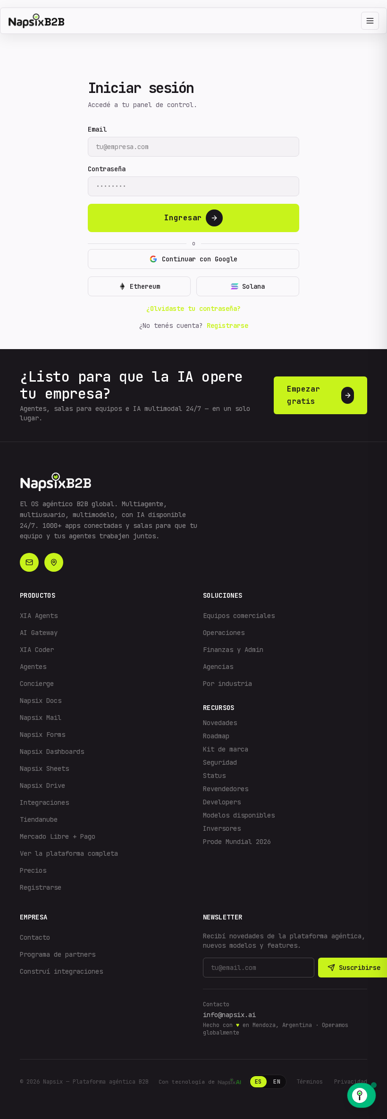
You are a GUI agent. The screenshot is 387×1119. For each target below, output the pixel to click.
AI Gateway (39, 632)
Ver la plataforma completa (69, 853)
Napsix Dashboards (52, 751)
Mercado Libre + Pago (57, 836)
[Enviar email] (29, 562)
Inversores (222, 828)
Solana (253, 286)
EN (276, 1082)
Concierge (37, 683)
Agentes (33, 666)
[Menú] (370, 21)
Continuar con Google (199, 259)
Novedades (220, 722)
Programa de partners (57, 954)
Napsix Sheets (44, 768)
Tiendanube (39, 819)
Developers (222, 802)
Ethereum (145, 286)
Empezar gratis (303, 395)
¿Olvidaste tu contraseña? (193, 308)
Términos (309, 1082)
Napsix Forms (42, 734)
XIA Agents (39, 615)
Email (97, 129)
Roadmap (216, 736)
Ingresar (183, 218)
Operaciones (223, 632)
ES (258, 1082)
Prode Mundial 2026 (237, 841)
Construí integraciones (61, 971)
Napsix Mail (40, 717)
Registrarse (227, 325)
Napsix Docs (40, 700)
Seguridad (220, 762)
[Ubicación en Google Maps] (53, 562)
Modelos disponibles (239, 815)
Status (214, 775)
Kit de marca (225, 749)
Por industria (227, 683)
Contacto (35, 937)
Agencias (218, 666)
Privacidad (350, 1082)
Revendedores (225, 789)
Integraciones (44, 802)
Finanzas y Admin (233, 649)
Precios (33, 870)
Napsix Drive (42, 785)
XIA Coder (37, 649)
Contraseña (107, 169)
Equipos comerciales (239, 615)
